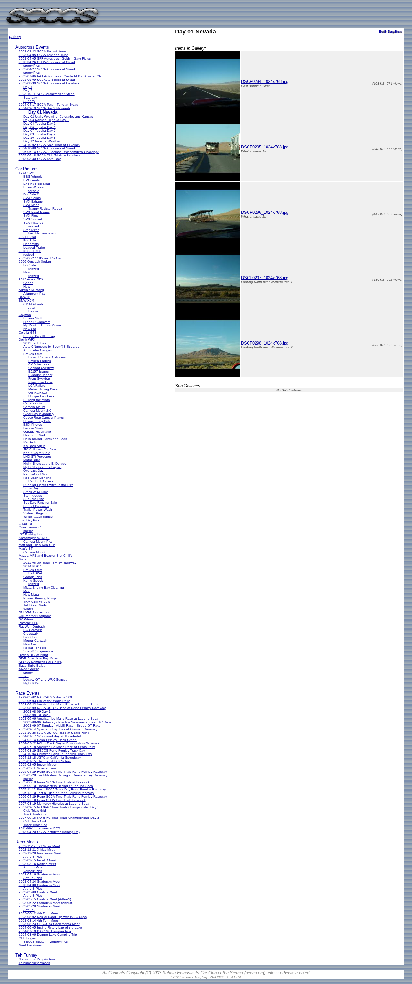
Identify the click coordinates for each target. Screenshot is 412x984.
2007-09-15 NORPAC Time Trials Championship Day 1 (59, 807)
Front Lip (30, 637)
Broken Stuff (32, 318)
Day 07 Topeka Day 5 (39, 130)
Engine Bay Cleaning (39, 336)
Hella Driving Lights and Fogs (45, 438)
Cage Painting (34, 403)
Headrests (31, 244)
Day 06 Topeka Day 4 (39, 127)
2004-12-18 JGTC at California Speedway (50, 757)
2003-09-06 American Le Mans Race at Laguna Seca (58, 718)
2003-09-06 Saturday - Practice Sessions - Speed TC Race (67, 722)
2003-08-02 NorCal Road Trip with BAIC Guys (53, 917)
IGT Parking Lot (30, 534)
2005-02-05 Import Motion (38, 764)
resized (33, 226)
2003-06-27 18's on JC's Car (40, 258)
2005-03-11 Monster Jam (37, 768)
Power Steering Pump (39, 598)
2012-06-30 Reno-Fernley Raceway (49, 562)
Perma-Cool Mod (35, 474)
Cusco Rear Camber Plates (43, 417)
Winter (28, 608)
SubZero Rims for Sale (40, 502)
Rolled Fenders (34, 647)
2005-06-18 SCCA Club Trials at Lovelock (49, 155)
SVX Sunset (32, 219)
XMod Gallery (29, 669)
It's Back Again (34, 446)
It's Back (29, 442)
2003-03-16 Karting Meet (37, 864)
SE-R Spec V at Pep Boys (38, 658)
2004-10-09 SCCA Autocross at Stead (47, 148)
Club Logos (27, 938)
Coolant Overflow (41, 368)
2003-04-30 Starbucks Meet (39, 885)
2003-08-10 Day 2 (37, 715)
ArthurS (29, 910)
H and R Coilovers (36, 322)
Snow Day (31, 488)
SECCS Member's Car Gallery (40, 662)
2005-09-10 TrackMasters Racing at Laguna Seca (56, 786)
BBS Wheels (32, 176)
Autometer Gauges (37, 350)
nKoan (24, 676)
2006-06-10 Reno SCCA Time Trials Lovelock (52, 800)
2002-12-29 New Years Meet (40, 853)
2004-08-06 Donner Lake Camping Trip (48, 934)
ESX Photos (32, 424)
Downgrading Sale (37, 421)
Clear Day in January (38, 414)
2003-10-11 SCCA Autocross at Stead (47, 94)
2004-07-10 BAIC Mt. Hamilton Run (45, 931)
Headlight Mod (34, 435)
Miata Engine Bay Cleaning (43, 587)
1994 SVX (26, 173)
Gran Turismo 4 (30, 527)
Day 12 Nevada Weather (41, 141)
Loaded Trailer (34, 247)
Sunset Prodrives (36, 506)
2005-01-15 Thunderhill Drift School (45, 761)
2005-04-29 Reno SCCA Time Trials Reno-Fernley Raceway (63, 771)
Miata (23, 559)
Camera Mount (34, 407)
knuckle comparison (43, 233)
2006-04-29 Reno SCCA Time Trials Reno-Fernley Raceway (63, 796)
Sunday (29, 101)
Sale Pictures (33, 222)
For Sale (29, 240)
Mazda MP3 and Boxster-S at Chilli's (45, 555)
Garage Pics (32, 577)
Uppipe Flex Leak (41, 396)
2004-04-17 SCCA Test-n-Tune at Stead (48, 104)
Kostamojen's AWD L (34, 538)
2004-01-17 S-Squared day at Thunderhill (50, 736)
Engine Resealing (36, 183)
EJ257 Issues (38, 371)
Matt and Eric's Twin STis (37, 545)
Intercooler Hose (40, 382)
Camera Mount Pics (37, 541)
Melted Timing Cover (43, 389)
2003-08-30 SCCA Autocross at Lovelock (49, 83)
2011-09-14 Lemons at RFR (39, 828)
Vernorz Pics (32, 871)
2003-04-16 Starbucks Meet (39, 874)
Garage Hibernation (38, 431)
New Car (29, 329)
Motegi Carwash (35, 640)
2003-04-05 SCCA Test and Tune (43, 55)
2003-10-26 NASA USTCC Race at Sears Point (54, 732)
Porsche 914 (28, 623)
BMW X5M (26, 300)
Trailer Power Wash (37, 509)
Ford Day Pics (29, 520)
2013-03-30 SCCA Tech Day (40, 159)
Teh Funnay (26, 955)
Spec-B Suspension (38, 651)
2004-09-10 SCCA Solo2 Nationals (44, 108)
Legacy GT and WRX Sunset (45, 679)
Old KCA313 (37, 392)
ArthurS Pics (32, 856)
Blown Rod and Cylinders (47, 357)
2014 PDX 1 (32, 566)
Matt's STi (26, 548)
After (31, 307)
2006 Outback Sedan (35, 261)
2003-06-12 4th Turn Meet (38, 913)
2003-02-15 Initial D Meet (37, 860)
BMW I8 (24, 297)
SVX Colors (32, 198)
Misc (26, 591)
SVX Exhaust (33, 201)
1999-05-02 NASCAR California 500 (45, 697)
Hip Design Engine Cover (42, 325)
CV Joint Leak (38, 364)
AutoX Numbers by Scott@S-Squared (51, 346)
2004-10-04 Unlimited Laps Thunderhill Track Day (55, 754)
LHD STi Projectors (37, 456)
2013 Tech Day (34, 343)
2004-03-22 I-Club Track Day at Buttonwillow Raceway (59, 743)
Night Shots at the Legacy (42, 467)
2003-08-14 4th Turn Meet (38, 920)
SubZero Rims (33, 499)
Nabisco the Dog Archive (37, 959)
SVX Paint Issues (36, 212)
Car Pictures (27, 168)
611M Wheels (33, 304)
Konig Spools (33, 580)
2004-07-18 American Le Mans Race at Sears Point (57, 747)
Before (33, 311)
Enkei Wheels (33, 187)
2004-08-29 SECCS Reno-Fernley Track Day (52, 750)
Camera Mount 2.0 (37, 410)
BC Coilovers (32, 630)
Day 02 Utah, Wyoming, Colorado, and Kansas (58, 116)
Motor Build (31, 460)
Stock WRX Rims (35, 492)
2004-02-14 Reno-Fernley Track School (48, 740)
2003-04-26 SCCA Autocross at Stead (47, 62)
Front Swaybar (39, 378)
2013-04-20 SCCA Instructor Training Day (49, 832)
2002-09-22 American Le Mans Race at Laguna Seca (58, 704)
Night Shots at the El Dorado (44, 463)
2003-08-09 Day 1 (37, 711)
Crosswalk (30, 633)
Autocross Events (32, 47)
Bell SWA (35, 573)
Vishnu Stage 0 (35, 513)
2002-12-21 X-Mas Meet (37, 849)
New (26, 272)
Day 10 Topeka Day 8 (39, 137)
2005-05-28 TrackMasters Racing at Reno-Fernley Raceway (63, 775)
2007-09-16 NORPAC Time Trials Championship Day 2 (59, 817)
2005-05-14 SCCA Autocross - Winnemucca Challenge (59, 152)
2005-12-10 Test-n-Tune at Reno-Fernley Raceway (56, 793)
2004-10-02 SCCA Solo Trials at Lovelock (49, 145)
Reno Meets (26, 841)
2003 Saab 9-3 (30, 251)
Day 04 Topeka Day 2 (39, 123)
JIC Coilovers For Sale (39, 449)
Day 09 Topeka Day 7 (39, 134)
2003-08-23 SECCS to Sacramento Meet (49, 924)
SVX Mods (31, 205)
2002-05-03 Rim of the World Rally (44, 701)
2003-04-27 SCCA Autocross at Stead (47, 69)
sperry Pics (31, 65)
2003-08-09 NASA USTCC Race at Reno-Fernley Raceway (62, 708)
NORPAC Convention (34, 612)
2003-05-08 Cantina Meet (38, 892)
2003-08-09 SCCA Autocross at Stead (47, 79)
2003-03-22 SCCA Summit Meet (42, 51)
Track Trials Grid (35, 814)
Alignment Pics (34, 293)
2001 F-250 (27, 237)
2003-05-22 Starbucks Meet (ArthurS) (46, 902)
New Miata (31, 594)
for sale (33, 191)
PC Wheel (26, 619)
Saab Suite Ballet (32, 665)
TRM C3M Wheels (36, 601)
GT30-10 (25, 523)
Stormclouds (32, 495)
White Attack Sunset (38, 516)
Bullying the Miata (36, 400)
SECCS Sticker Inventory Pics (45, 941)
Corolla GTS (28, 332)
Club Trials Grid (34, 810)
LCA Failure (36, 385)
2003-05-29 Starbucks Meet (39, 906)
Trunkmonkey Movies (34, 963)
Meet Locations (30, 945)
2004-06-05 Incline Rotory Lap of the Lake (50, 927)
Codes (28, 283)
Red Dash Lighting (37, 477)
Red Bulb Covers (40, 481)
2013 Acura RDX (31, 279)
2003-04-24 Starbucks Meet (39, 881)
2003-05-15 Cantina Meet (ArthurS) (45, 899)
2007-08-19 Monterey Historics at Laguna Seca (54, 803)
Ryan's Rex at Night (33, 655)
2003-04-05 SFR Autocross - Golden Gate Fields (55, 58)
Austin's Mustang (31, 290)
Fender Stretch (34, 428)
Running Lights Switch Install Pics (48, 485)
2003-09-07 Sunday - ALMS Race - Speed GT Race (62, 725)
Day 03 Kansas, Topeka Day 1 (46, 120)
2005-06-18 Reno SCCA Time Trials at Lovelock (54, 782)
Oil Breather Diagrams (35, 616)
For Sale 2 (31, 194)
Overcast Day (33, 470)
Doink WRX (27, 339)
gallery (15, 36)
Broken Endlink (39, 361)
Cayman (25, 315)
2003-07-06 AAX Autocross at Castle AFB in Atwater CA (60, 76)
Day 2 (27, 90)
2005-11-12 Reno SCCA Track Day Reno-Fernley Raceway (62, 789)
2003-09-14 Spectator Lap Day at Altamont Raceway (58, 729)
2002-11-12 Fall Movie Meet (39, 846)
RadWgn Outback (32, 626)
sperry (28, 531)
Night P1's (31, 683)
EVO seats (31, 180)
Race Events (27, 693)
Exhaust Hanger (40, 375)
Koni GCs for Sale (36, 453)
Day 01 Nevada (42, 112)
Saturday (30, 97)
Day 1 (27, 87)
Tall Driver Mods (35, 605)
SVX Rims (30, 215)
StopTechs (31, 230)
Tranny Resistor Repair (45, 208)
